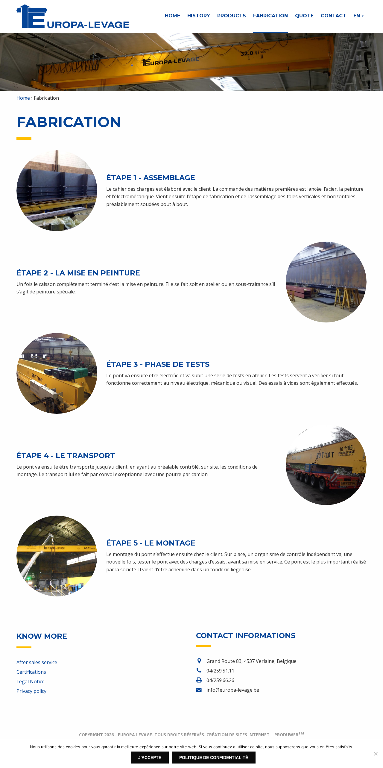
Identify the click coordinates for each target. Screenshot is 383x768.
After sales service (36, 662)
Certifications (31, 672)
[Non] (376, 754)
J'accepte (149, 757)
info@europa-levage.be (232, 690)
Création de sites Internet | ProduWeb (255, 734)
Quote (304, 16)
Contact (333, 16)
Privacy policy (31, 691)
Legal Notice (30, 681)
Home (172, 16)
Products (231, 16)
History (198, 16)
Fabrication (270, 16)
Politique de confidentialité (213, 757)
